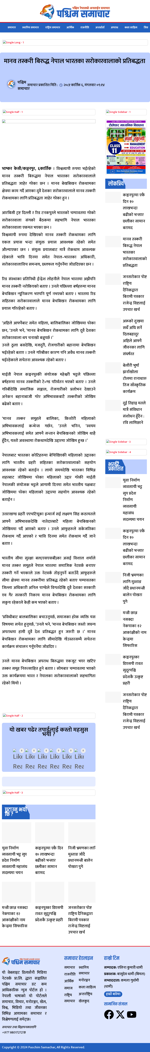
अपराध (114, 27)
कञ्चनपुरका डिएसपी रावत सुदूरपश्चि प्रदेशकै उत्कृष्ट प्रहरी (49, 913)
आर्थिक (70, 27)
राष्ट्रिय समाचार (52, 27)
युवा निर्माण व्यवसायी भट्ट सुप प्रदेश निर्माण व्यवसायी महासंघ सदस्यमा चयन (14, 860)
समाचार (12, 27)
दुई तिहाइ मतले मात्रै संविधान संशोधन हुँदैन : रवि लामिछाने (134, 413)
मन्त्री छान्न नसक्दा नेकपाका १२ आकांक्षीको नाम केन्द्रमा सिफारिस (15, 917)
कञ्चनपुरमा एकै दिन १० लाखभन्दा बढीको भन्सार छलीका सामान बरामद (49, 860)
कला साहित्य (131, 27)
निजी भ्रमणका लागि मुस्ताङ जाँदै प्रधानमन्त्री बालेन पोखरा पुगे (82, 857)
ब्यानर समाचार (72, 840)
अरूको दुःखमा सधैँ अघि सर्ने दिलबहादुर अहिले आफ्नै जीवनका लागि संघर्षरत (134, 337)
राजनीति (84, 27)
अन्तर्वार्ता (100, 27)
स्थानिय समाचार (30, 27)
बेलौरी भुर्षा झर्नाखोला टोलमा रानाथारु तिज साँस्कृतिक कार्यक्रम (135, 378)
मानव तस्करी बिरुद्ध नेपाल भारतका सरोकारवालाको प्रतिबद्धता (135, 252)
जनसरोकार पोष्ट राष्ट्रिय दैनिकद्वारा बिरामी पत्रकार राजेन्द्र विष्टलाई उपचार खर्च (80, 920)
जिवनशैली (5, 840)
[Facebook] (109, 1014)
